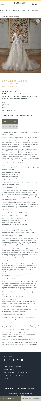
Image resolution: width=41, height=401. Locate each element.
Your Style (9, 378)
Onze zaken (9, 369)
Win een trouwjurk (10, 126)
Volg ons (8, 357)
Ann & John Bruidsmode (14, 372)
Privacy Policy (20, 395)
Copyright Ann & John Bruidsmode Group (20, 393)
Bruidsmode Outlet (12, 375)
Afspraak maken (10, 398)
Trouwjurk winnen (31, 398)
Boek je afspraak (10, 121)
